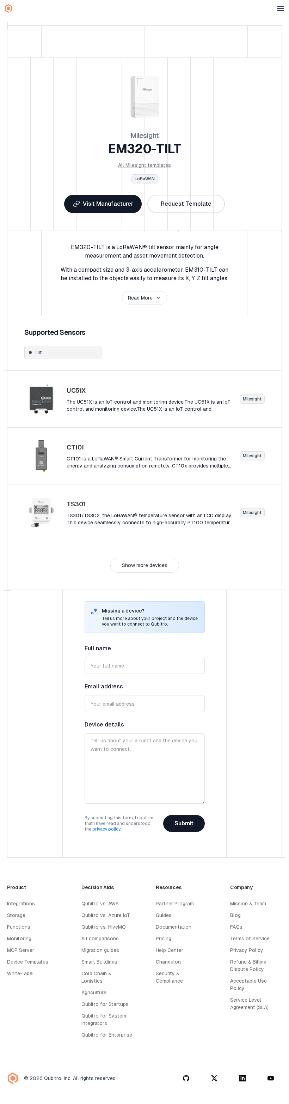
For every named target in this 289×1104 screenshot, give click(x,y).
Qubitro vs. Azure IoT (105, 915)
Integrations (21, 903)
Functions (18, 927)
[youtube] (270, 1078)
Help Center (169, 950)
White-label (20, 973)
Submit (183, 823)
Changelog (168, 962)
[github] (186, 1078)
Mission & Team (248, 903)
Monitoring (19, 938)
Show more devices (144, 565)
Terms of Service (250, 938)
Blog (235, 915)
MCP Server (20, 950)
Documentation (173, 927)
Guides (164, 915)
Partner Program (175, 903)
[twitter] (214, 1078)
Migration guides (100, 950)
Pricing (163, 938)
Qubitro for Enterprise (106, 1035)
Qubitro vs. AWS (100, 903)
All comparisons (100, 938)
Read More (140, 298)
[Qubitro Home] (8, 8)
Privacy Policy (246, 950)
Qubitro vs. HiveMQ (103, 927)
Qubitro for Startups (105, 1004)
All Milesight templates (144, 165)
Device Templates (27, 962)
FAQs (236, 927)
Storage (16, 915)
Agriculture (93, 992)
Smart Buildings (99, 962)
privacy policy (106, 829)
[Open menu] (280, 8)
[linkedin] (242, 1078)
